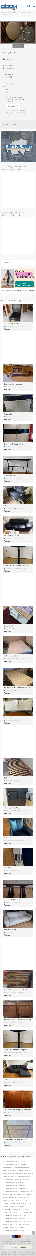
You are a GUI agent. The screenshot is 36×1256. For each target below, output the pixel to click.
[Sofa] (18, 495)
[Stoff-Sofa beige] (18, 919)
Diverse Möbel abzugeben (13, 444)
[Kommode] (18, 403)
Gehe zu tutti (12, 106)
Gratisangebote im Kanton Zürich (13, 1230)
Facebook (13, 1236)
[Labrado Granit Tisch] (18, 889)
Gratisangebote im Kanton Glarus (13, 1185)
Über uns (20, 1252)
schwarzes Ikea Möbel (12, 808)
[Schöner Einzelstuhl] (18, 313)
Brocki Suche (7, 263)
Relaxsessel (8, 838)
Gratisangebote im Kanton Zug (17, 1227)
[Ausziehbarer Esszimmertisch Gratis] (18, 677)
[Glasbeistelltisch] (18, 465)
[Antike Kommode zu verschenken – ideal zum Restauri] (18, 979)
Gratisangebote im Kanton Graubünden (15, 1188)
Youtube (19, 1236)
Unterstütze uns (5, 1252)
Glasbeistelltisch (10, 475)
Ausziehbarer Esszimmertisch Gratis (17, 687)
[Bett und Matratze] (18, 645)
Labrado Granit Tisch (12, 899)
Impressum (32, 1254)
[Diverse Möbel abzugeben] (18, 433)
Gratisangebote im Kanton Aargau (13, 1161)
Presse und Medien (6, 1254)
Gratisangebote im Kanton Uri (12, 1221)
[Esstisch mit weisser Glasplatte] (18, 1129)
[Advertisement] (18, 190)
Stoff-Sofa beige (10, 929)
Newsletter (24, 1254)
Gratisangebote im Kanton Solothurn (20, 1212)
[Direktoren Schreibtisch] (18, 373)
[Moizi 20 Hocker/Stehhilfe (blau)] (18, 555)
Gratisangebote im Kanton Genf (13, 1182)
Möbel (3, 15)
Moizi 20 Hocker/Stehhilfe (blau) (16, 565)
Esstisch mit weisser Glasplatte (15, 1140)
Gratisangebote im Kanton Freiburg (18, 1179)
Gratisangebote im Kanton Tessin (13, 1218)
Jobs (26, 1252)
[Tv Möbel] (18, 857)
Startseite (3, 12)
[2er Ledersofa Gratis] (18, 525)
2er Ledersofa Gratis (11, 535)
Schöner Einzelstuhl (11, 323)
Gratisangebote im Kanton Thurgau (14, 1215)
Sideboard (8, 717)
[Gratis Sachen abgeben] (29, 6)
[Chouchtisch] (18, 615)
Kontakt (14, 1252)
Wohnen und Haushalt (25, 12)
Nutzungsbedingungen (9, 1243)
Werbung (16, 1254)
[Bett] (18, 767)
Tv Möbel (7, 868)
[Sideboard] (18, 707)
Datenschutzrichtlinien (25, 1243)
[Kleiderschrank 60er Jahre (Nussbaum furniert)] (18, 1099)
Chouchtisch (8, 626)
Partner (32, 1252)
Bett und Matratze (10, 656)
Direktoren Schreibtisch (13, 384)
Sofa (5, 505)
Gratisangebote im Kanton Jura (12, 1191)
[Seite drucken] (16, 19)
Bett (5, 778)
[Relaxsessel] (18, 827)
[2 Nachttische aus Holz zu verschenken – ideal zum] (18, 1009)
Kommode (8, 414)
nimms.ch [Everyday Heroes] (20, 1240)
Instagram (22, 1236)
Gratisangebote (12, 12)
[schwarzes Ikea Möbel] (18, 797)
